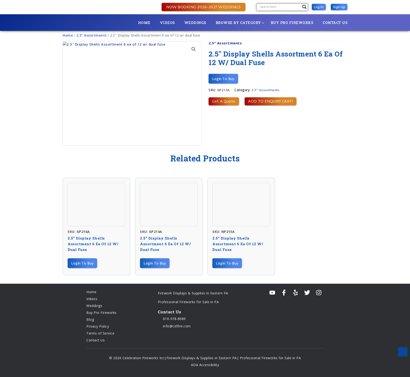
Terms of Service (100, 333)
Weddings (195, 22)
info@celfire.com (176, 326)
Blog (90, 319)
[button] (201, 7)
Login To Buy (223, 78)
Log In (318, 7)
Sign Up (339, 7)
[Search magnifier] (304, 7)
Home (144, 22)
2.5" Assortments (91, 35)
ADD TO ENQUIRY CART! (270, 101)
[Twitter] (307, 292)
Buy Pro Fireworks (292, 22)
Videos (167, 22)
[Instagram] (319, 292)
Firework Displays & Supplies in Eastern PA (193, 293)
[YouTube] (272, 292)
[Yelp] (295, 292)
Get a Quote (223, 101)
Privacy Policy (97, 326)
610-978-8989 (174, 318)
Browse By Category (238, 22)
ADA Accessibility (205, 365)
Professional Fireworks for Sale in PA (188, 302)
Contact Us (335, 22)
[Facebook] (284, 292)
